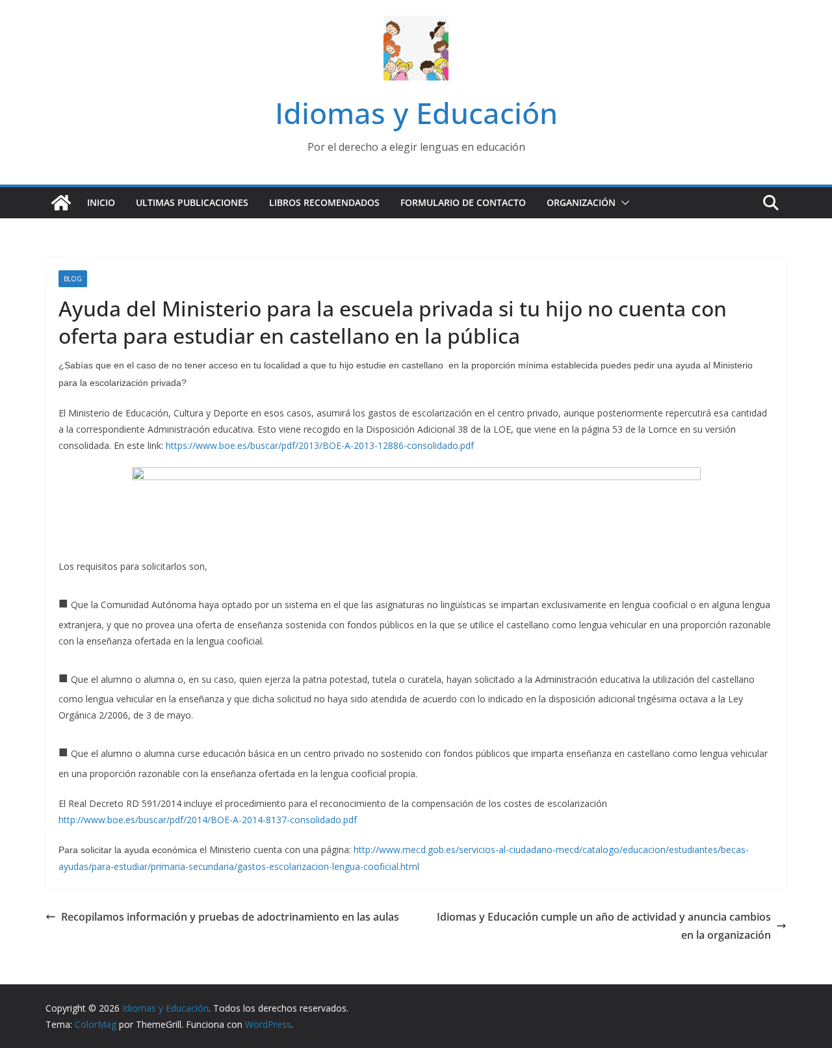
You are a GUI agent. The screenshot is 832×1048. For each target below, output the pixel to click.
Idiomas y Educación (416, 113)
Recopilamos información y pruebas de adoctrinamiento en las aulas (230, 917)
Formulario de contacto (463, 202)
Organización (581, 202)
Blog (73, 278)
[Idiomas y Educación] (61, 202)
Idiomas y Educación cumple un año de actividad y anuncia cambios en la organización (604, 926)
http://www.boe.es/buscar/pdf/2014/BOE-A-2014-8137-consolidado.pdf (207, 819)
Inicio (101, 202)
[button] (623, 203)
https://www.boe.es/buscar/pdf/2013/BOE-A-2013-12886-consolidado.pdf (320, 445)
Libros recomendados (324, 202)
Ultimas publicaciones (192, 202)
